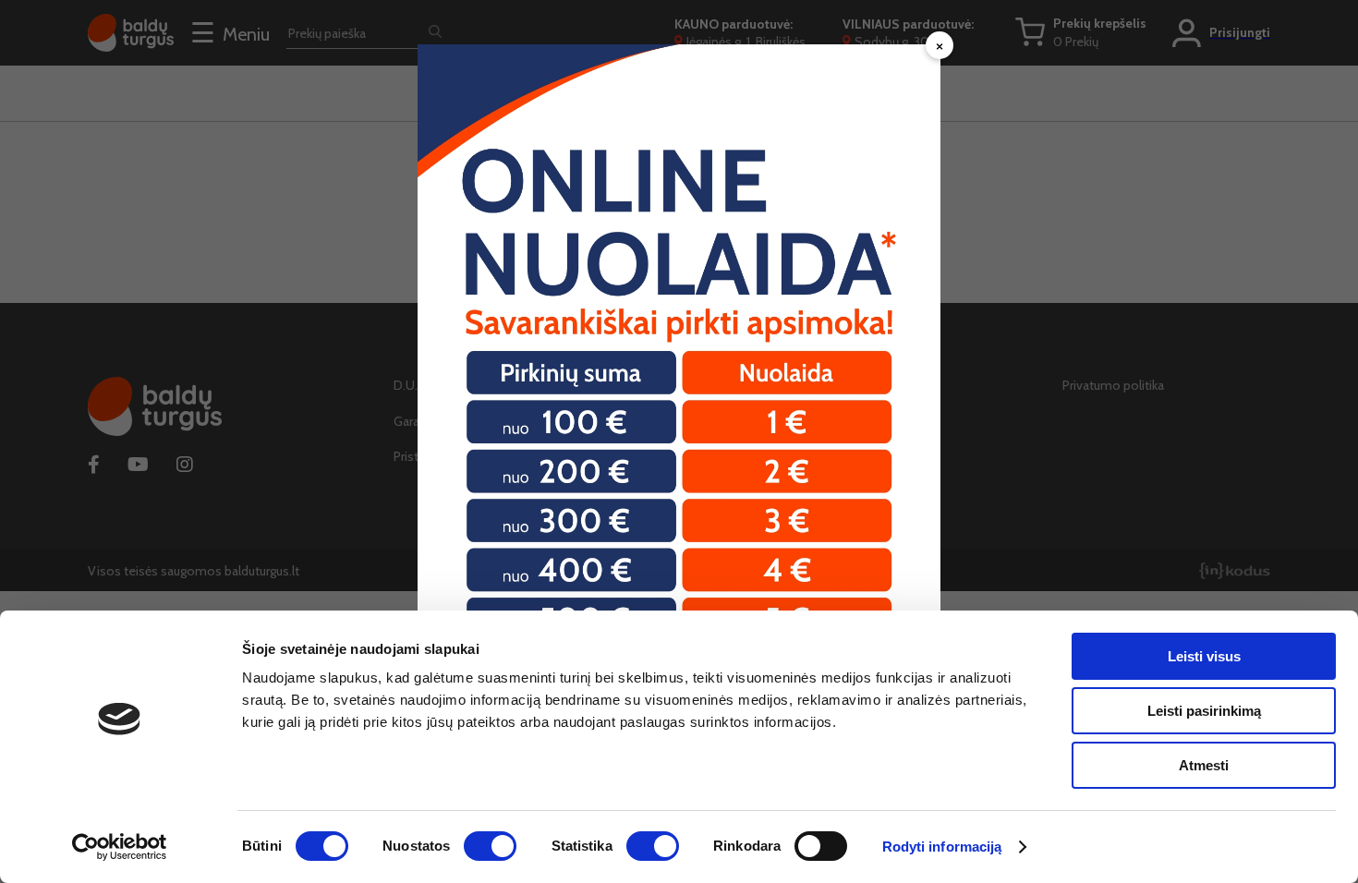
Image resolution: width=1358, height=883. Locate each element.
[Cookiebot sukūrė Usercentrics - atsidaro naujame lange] (119, 847)
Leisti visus (1204, 656)
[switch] (490, 846)
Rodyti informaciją (942, 846)
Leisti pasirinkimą (1204, 711)
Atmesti (1204, 765)
